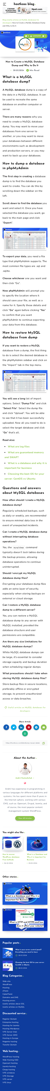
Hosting (6, 987)
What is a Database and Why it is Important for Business (37, 857)
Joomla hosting (9, 1066)
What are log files (19, 446)
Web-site (6, 981)
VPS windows (9, 1073)
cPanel (5, 991)
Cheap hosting (9, 1069)
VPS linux (7, 1082)
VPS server (7, 1079)
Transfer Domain (10, 1045)
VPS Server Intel (10, 1032)
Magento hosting (10, 1041)
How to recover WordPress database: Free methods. (11, 857)
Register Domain (10, 1019)
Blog (4, 20)
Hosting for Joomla (11, 1025)
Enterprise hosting (10, 1022)
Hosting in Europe (10, 1038)
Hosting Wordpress (11, 1028)
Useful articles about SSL (14, 1004)
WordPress (7, 984)
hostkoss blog (24, 4)
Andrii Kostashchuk (24, 778)
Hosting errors (9, 1000)
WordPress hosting (11, 1057)
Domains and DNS (10, 997)
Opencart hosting (10, 1063)
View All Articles (25, 818)
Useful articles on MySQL (14, 1007)
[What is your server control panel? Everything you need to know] (8, 953)
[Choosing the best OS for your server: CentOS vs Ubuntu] (8, 966)
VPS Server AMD (10, 1035)
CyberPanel (7, 994)
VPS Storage (8, 1076)
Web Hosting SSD (10, 1060)
